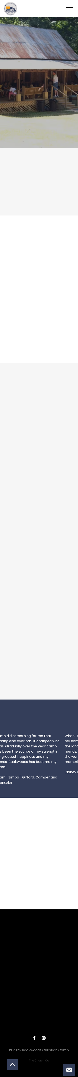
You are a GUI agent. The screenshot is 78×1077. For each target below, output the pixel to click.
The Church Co (39, 1060)
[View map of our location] (39, 1006)
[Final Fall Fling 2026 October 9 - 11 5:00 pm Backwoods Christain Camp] (39, 270)
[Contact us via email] (39, 933)
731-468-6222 (39, 994)
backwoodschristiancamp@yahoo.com (39, 957)
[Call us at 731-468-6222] (39, 969)
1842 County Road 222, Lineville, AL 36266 (39, 1030)
